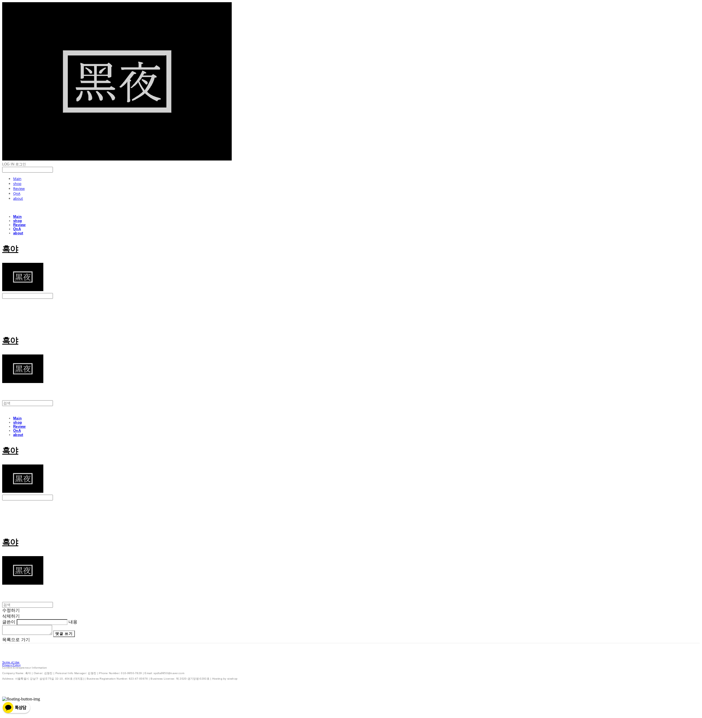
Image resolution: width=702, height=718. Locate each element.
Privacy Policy (11, 664)
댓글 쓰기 (64, 634)
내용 (73, 622)
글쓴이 (8, 622)
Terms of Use (11, 662)
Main (17, 178)
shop (17, 183)
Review (19, 188)
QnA (16, 193)
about (18, 198)
